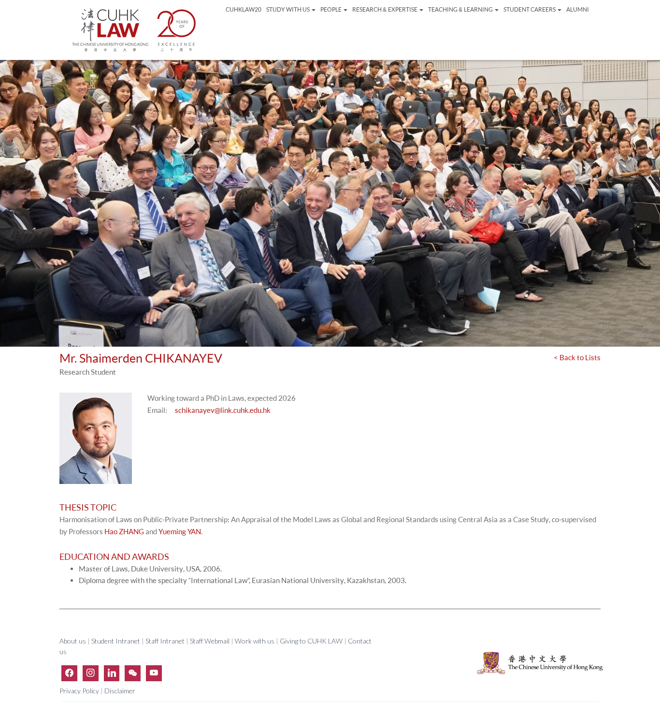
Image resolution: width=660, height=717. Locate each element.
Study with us (288, 9)
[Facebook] (69, 673)
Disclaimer (119, 691)
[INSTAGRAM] (91, 673)
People (331, 9)
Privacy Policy (79, 691)
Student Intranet (115, 641)
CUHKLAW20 (243, 9)
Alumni (577, 9)
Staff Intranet (165, 641)
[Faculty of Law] (134, 30)
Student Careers (530, 9)
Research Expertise (384, 9)
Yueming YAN (179, 531)
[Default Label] (112, 673)
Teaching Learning (461, 9)
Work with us (254, 641)
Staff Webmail (210, 641)
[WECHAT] (133, 673)
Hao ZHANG (124, 531)
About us (73, 641)
